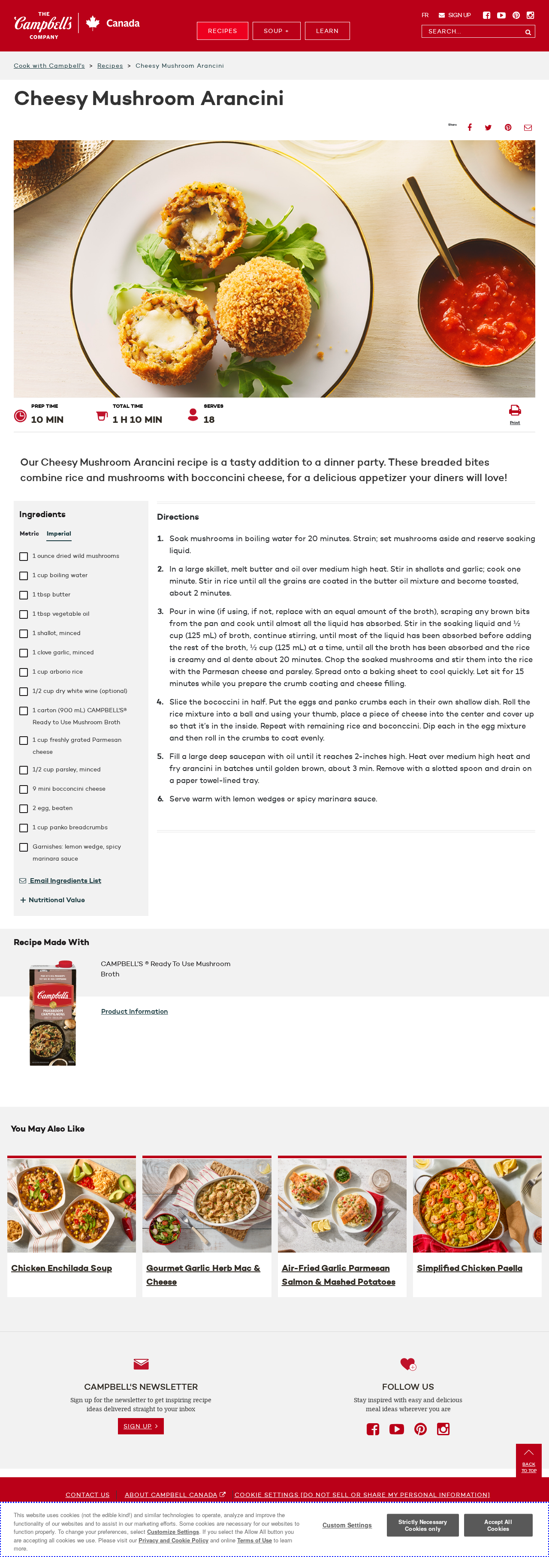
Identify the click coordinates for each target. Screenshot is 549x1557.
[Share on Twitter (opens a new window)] (488, 125)
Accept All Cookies (498, 1525)
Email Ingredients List (64, 880)
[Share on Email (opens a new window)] (528, 125)
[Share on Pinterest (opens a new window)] (508, 125)
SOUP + (277, 31)
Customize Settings (173, 1531)
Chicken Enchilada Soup (61, 1268)
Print (515, 422)
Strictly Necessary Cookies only (422, 1525)
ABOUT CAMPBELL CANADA (171, 1495)
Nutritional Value (52, 899)
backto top (529, 1467)
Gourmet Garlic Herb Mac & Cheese (203, 1274)
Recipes (110, 65)
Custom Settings (347, 1525)
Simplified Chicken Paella (469, 1268)
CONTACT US (88, 1495)
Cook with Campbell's (49, 65)
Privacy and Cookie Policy (173, 1540)
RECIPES (222, 31)
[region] (274, 1529)
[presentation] (71, 1205)
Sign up (459, 15)
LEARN (327, 31)
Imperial (59, 533)
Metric (29, 533)
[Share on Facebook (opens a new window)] (470, 125)
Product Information (134, 1011)
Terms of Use (254, 1540)
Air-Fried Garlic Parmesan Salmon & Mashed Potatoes (338, 1274)
